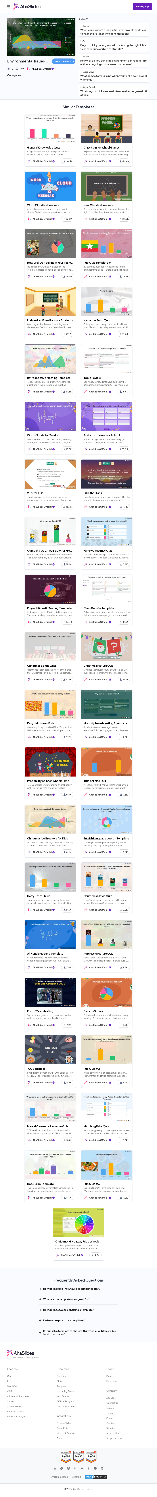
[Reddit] (102, 1468)
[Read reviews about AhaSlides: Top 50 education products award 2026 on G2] (78, 1457)
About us (111, 1397)
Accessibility (112, 1433)
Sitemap (76, 1476)
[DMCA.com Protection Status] (95, 1476)
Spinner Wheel (14, 1406)
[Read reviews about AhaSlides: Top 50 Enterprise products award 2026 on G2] (91, 1457)
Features (12, 1369)
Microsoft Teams (65, 1433)
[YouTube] (81, 1468)
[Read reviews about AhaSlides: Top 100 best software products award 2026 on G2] (66, 1457)
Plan (108, 1376)
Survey (10, 1401)
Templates (62, 1386)
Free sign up (142, 6)
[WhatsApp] (61, 1468)
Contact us (112, 1402)
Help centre (63, 1396)
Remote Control (15, 1411)
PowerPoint (63, 1428)
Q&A (9, 1391)
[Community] (68, 1468)
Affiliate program (65, 1401)
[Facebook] (88, 1468)
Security (110, 1428)
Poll (9, 1381)
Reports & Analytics (17, 1416)
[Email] (54, 1468)
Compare (62, 1376)
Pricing (110, 1369)
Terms (109, 1413)
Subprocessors (114, 1438)
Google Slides (64, 1423)
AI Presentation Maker (18, 1396)
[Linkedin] (75, 1468)
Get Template (64, 61)
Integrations (64, 1416)
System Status (59, 1476)
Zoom (60, 1438)
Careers (110, 1408)
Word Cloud (13, 1386)
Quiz (9, 1376)
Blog (59, 1381)
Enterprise (111, 1381)
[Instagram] (95, 1468)
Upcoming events (65, 1391)
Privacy (110, 1418)
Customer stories (66, 1406)
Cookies (110, 1423)
